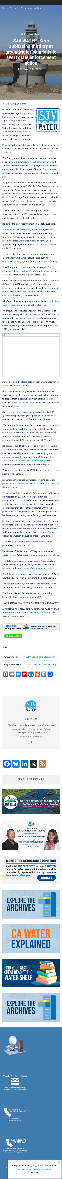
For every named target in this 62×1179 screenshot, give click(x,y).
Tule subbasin (13, 574)
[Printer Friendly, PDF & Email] (13, 637)
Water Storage (15, 197)
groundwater (51, 169)
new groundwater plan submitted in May (30, 161)
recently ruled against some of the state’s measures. (27, 568)
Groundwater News (31, 34)
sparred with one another (30, 402)
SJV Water (23, 69)
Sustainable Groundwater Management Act (22, 460)
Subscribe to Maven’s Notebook (34, 1168)
